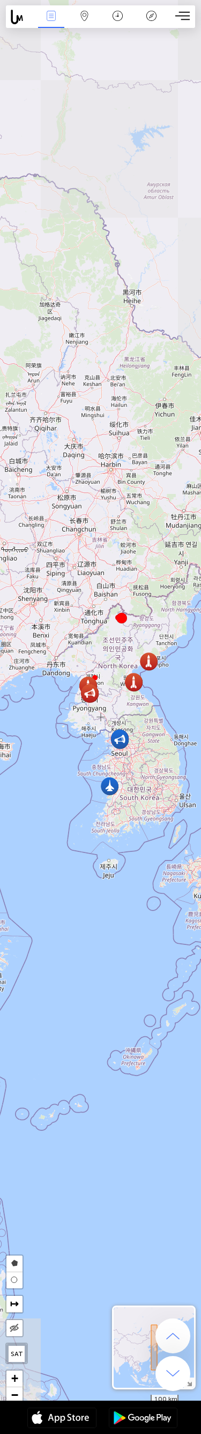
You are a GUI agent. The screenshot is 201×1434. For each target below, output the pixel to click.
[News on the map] (20, 16)
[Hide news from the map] (14, 1328)
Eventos (51, 23)
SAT (17, 1354)
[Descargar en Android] (143, 1419)
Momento (118, 23)
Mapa (85, 23)
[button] (121, 618)
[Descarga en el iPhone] (61, 1419)
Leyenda (151, 23)
